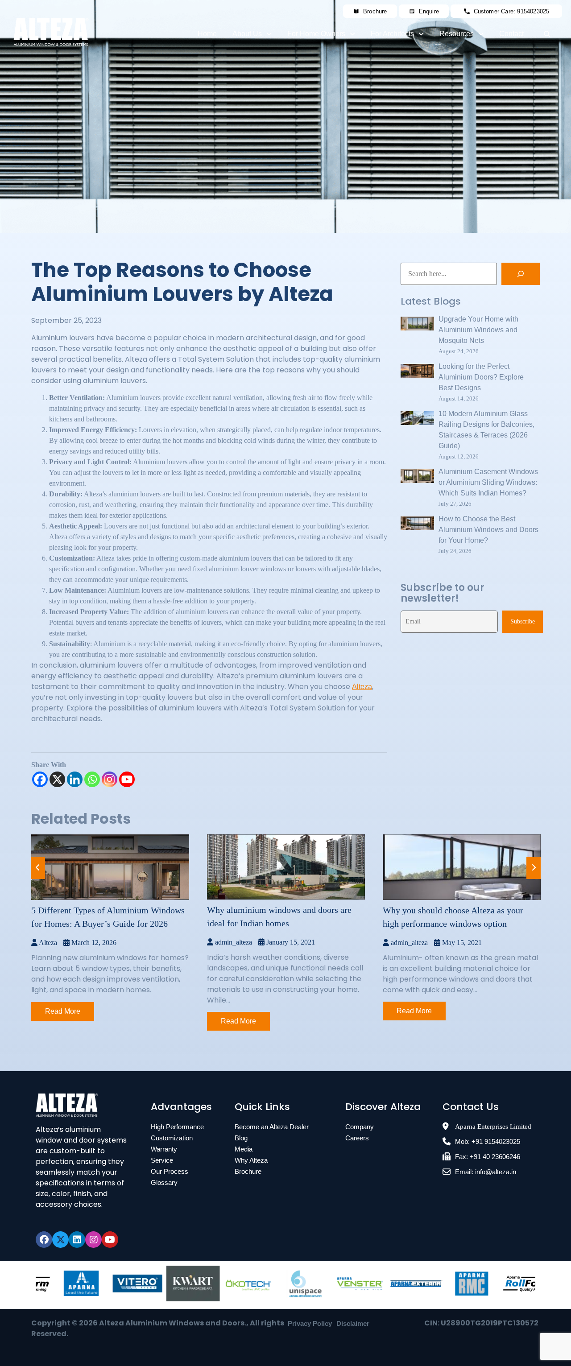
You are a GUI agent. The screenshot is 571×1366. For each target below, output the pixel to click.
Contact (511, 33)
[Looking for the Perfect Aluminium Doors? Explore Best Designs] (417, 372)
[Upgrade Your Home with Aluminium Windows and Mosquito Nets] (417, 325)
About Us (247, 33)
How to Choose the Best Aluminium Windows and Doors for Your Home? (488, 529)
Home (207, 33)
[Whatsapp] (92, 779)
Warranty (164, 1149)
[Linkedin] (75, 779)
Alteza (362, 686)
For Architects (392, 33)
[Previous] (38, 868)
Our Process (169, 1171)
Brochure (248, 1171)
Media (243, 1149)
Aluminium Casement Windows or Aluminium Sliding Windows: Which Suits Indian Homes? (488, 482)
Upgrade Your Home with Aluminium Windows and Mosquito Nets (478, 329)
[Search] (520, 274)
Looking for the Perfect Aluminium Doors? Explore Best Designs (481, 377)
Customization (172, 1138)
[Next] (533, 868)
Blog (241, 1138)
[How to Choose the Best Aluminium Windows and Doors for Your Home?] (417, 524)
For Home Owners (316, 33)
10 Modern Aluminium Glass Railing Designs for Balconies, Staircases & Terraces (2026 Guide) (486, 430)
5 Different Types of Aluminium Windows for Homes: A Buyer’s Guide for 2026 (108, 917)
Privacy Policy (310, 1323)
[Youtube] (127, 779)
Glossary (164, 1182)
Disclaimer (352, 1323)
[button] (252, 34)
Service (162, 1160)
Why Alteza (251, 1160)
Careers (357, 1138)
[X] (57, 779)
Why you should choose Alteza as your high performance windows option (453, 917)
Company (359, 1127)
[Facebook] (40, 779)
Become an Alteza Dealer (272, 1127)
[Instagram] (109, 779)
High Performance (177, 1127)
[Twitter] (60, 1239)
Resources (456, 33)
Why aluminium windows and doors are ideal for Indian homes (279, 916)
